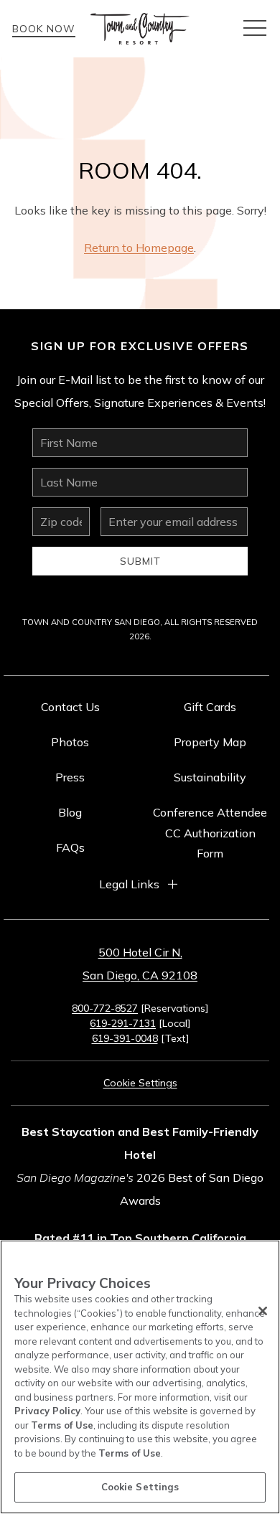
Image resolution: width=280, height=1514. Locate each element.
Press (70, 777)
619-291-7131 (123, 1023)
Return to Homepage (139, 247)
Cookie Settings (140, 1486)
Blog (70, 812)
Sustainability (210, 777)
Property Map (210, 742)
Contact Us (70, 707)
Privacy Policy (47, 1410)
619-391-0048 (125, 1038)
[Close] (263, 1311)
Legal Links (129, 884)
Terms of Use (62, 1425)
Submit (140, 561)
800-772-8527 (105, 1008)
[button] (255, 28)
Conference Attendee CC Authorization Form (210, 833)
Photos (70, 742)
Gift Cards (210, 707)
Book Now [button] (43, 28)
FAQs (70, 847)
